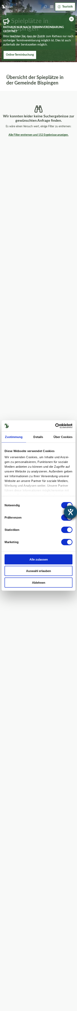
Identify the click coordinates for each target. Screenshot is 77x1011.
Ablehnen (38, 582)
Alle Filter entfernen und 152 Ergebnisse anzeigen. (38, 135)
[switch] (66, 529)
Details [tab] (38, 436)
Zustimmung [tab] (14, 436)
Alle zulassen (38, 559)
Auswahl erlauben (38, 571)
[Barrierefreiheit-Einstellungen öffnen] (70, 512)
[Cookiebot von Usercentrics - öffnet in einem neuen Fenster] (55, 426)
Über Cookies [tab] (63, 436)
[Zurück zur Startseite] (7, 7)
